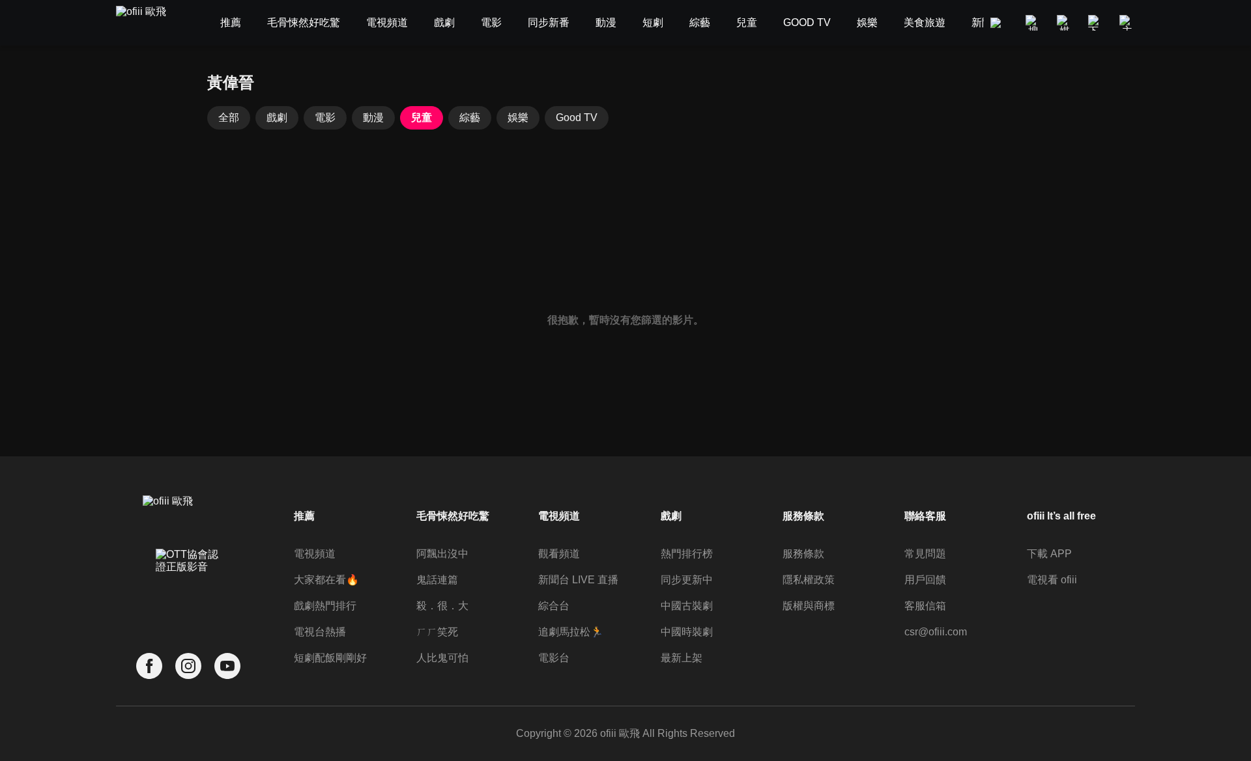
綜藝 (469, 117)
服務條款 (803, 553)
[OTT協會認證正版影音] (188, 589)
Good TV (576, 117)
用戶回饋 (925, 579)
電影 (325, 117)
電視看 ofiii (1052, 579)
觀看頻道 (559, 553)
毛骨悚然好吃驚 (452, 515)
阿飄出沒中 (442, 553)
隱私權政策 (809, 579)
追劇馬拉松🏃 (570, 631)
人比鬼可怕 (442, 657)
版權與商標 (809, 605)
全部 (228, 117)
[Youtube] (227, 666)
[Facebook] (149, 666)
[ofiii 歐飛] (148, 23)
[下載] (1096, 23)
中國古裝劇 (687, 605)
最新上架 (681, 657)
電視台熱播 (320, 631)
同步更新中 (687, 579)
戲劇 (276, 117)
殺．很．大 (442, 605)
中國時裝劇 (687, 631)
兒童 (421, 117)
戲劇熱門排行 (325, 605)
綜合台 (553, 605)
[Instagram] (188, 666)
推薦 (304, 515)
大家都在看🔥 (326, 579)
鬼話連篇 (437, 579)
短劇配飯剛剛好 (330, 657)
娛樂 (518, 117)
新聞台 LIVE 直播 (578, 579)
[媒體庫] (1064, 23)
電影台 (553, 657)
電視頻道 (315, 553)
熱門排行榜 (687, 553)
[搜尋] (1033, 23)
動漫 (373, 117)
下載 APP (1049, 553)
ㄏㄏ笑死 (437, 631)
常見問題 (925, 553)
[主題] (1127, 23)
